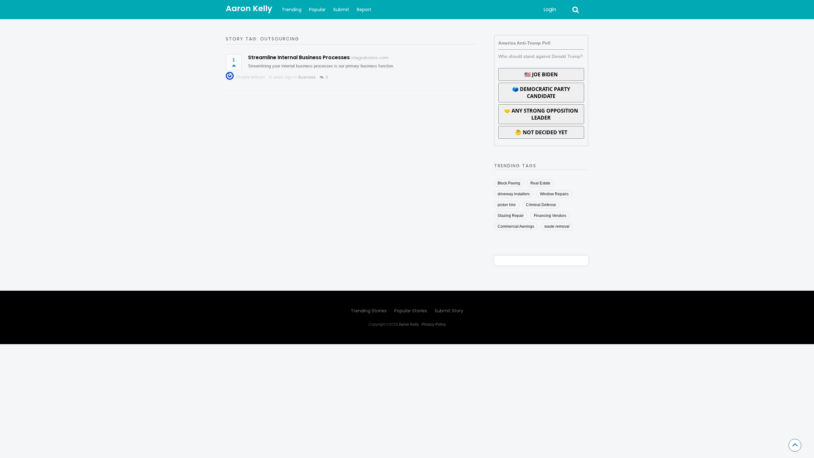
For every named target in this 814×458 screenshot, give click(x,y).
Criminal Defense (541, 205)
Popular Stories (410, 311)
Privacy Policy (434, 324)
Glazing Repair (511, 215)
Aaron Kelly (249, 8)
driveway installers (514, 194)
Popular (317, 9)
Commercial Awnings (516, 226)
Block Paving (509, 183)
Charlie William (250, 77)
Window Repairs (554, 194)
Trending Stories (369, 311)
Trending (291, 9)
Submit (341, 9)
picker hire (507, 205)
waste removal (556, 226)
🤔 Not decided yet (541, 132)
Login (549, 9)
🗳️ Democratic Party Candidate (541, 93)
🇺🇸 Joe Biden (541, 74)
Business (307, 77)
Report (364, 9)
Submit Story (449, 311)
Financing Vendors (550, 215)
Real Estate (540, 183)
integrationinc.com (370, 57)
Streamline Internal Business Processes (299, 57)
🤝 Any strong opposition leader (541, 114)
